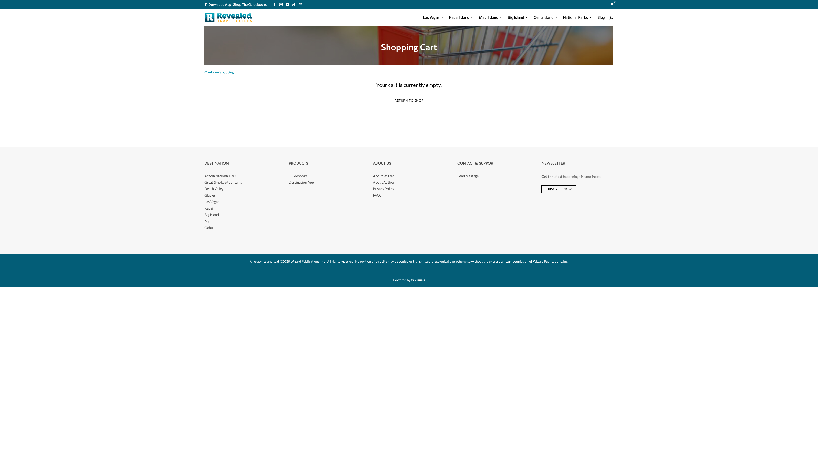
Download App (219, 4)
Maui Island (488, 18)
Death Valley (213, 189)
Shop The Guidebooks (250, 4)
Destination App (301, 182)
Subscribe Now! (559, 189)
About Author (384, 182)
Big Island (516, 18)
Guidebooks (298, 176)
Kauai (208, 208)
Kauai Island (459, 18)
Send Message (468, 176)
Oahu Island (543, 18)
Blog (601, 18)
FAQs (377, 195)
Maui (208, 221)
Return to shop (409, 100)
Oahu (208, 228)
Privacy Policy (383, 189)
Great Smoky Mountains (223, 182)
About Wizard (383, 176)
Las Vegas (431, 18)
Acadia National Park (220, 176)
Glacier (209, 195)
